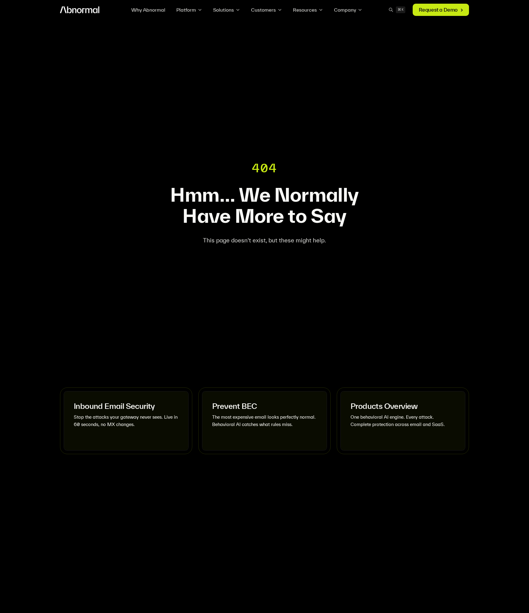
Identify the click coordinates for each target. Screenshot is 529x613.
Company (345, 10)
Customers (263, 10)
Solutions (223, 10)
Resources (305, 10)
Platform (186, 10)
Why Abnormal (148, 10)
